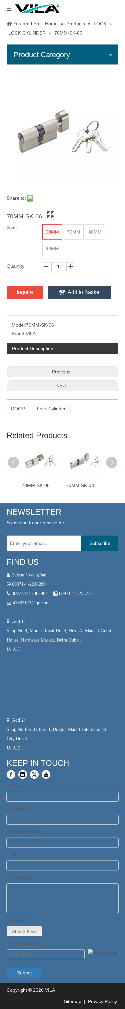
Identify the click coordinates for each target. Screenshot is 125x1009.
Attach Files (24, 931)
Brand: (19, 333)
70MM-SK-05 (36, 485)
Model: (19, 325)
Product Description (32, 348)
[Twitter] (34, 774)
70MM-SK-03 (80, 485)
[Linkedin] (22, 774)
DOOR (18, 408)
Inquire (25, 292)
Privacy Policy (103, 1001)
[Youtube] (46, 774)
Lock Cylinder (51, 408)
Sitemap (72, 1001)
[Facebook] (11, 774)
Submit (24, 972)
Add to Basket (84, 292)
